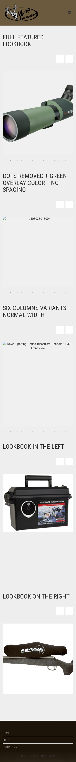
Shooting (12, 491)
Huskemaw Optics (18, 661)
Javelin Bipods (16, 261)
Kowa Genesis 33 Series (34, 400)
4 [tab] (21, 160)
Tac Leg (11, 267)
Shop (6, 740)
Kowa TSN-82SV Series (32, 129)
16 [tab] (66, 160)
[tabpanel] (38, 113)
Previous (60, 59)
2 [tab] (14, 160)
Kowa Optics (15, 122)
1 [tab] (10, 160)
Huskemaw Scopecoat (33, 668)
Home (6, 733)
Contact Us (10, 747)
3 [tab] (18, 160)
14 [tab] (58, 160)
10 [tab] (43, 160)
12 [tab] (51, 160)
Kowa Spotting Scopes (40, 122)
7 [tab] (32, 160)
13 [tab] (54, 160)
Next (69, 59)
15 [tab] (62, 160)
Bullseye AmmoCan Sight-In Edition (30, 502)
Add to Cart (57, 143)
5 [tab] (25, 160)
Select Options (67, 276)
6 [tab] (29, 160)
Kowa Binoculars (18, 393)
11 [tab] (47, 160)
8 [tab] (36, 160)
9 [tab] (40, 160)
